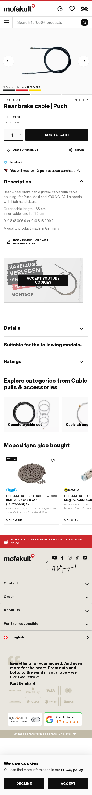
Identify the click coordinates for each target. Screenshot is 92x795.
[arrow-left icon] (8, 61)
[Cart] (84, 8)
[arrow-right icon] (83, 61)
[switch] (35, 719)
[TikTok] (77, 557)
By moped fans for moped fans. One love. (42, 734)
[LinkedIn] (85, 557)
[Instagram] (70, 557)
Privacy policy (72, 770)
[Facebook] (62, 557)
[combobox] (13, 135)
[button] (46, 182)
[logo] (19, 8)
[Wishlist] (72, 8)
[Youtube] (54, 557)
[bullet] (15, 94)
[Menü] (40, 715)
